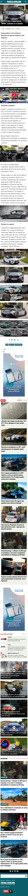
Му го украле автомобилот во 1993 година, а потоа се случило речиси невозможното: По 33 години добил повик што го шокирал (12, 476)
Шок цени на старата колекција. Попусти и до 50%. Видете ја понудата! (17, 656)
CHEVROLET (4, 856)
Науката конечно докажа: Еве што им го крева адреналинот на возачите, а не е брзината (14, 579)
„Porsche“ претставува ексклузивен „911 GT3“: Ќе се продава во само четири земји (13, 423)
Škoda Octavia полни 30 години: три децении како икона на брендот (12, 502)
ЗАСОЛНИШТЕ (4, 804)
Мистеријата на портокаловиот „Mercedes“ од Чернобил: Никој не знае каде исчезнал (13, 714)
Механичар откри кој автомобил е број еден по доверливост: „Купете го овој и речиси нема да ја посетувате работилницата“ (13, 674)
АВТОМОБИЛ (4, 777)
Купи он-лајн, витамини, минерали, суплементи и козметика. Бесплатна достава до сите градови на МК (17, 648)
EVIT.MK (9, 645)
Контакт (13, 880)
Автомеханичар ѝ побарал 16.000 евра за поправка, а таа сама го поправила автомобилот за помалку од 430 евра (13, 553)
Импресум (3, 880)
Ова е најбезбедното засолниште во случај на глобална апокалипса (14, 809)
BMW (7, 344)
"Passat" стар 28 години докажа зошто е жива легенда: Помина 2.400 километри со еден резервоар (13, 733)
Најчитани (4, 759)
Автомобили (18, 344)
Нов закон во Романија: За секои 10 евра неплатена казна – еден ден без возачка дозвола (13, 527)
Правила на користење (5, 886)
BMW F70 (12, 344)
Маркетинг (8, 880)
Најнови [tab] (19, 400)
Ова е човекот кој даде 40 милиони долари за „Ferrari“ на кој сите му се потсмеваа (12, 835)
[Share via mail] (18, 340)
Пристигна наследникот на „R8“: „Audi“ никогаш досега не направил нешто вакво (13, 449)
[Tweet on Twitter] (12, 340)
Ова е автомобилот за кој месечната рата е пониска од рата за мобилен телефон (13, 696)
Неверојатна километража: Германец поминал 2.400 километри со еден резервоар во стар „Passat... (12, 752)
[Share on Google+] (15, 340)
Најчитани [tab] (24, 400)
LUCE (2, 829)
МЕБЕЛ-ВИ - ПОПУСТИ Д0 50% (13, 653)
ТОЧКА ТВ (9, 637)
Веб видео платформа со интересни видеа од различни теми (17, 640)
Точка (3, 28)
